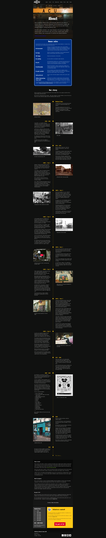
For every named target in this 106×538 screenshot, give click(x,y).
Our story (55, 5)
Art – (47, 5)
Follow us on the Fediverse (40, 35)
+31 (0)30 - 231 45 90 (37, 535)
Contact (59, 5)
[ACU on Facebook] (68, 535)
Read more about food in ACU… (51, 467)
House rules (50, 5)
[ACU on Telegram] (70, 535)
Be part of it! (60, 524)
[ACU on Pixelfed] (63, 535)
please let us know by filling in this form (46, 82)
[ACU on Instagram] (65, 535)
